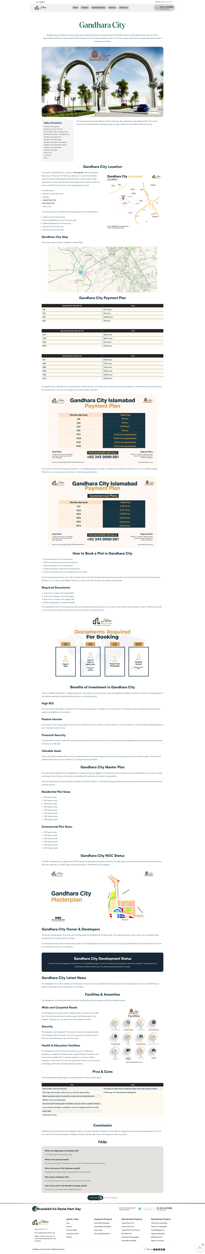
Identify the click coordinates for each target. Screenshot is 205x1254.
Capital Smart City (128, 1223)
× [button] (199, 1215)
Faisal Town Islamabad (159, 1226)
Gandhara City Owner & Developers (55, 142)
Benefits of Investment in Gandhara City (57, 134)
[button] (200, 1247)
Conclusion (47, 155)
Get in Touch (94, 1198)
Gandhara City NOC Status (52, 139)
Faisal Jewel (98, 1230)
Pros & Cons (48, 153)
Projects (85, 7)
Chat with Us (179, 1232)
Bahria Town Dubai (157, 1241)
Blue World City (127, 1233)
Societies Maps (71, 1230)
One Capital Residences (102, 1233)
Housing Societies (98, 7)
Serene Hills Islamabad (102, 1223)
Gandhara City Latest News (52, 147)
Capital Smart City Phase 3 (131, 1230)
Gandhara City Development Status (55, 145)
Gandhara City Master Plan (52, 137)
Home (75, 7)
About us (112, 7)
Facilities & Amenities (50, 150)
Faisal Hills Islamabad (129, 1241)
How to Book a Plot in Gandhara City (56, 132)
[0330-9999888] (157, 7)
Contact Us (124, 7)
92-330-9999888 (164, 1208)
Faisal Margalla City (157, 1230)
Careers (69, 1226)
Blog (67, 1223)
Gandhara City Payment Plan (53, 129)
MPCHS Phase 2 (156, 1237)
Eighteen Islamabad (158, 1233)
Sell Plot (69, 1237)
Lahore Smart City (128, 1226)
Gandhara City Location (51, 126)
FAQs (45, 158)
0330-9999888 (166, 7)
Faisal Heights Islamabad (102, 1226)
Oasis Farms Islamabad (159, 1223)
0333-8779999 (168, 2)
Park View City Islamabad (130, 1237)
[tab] (102, 1152)
